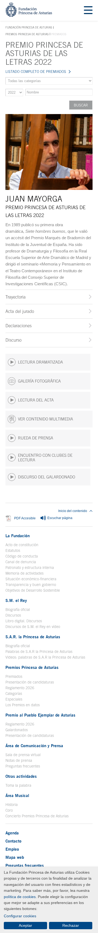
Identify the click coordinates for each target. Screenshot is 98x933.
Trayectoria (15, 296)
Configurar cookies (20, 916)
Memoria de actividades (24, 573)
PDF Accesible (25, 518)
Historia (11, 804)
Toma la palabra (18, 785)
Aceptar (25, 925)
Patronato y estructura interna (29, 567)
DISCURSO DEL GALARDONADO (46, 477)
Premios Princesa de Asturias (27, 34)
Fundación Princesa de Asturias (28, 28)
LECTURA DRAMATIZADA (40, 362)
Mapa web (14, 857)
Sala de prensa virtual (23, 755)
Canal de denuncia (20, 562)
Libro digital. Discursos (23, 621)
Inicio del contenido (72, 511)
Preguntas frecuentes (22, 766)
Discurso (13, 340)
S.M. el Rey (16, 600)
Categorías (13, 693)
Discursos (13, 615)
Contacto (13, 840)
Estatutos (12, 550)
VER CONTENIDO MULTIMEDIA (45, 419)
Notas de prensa (18, 760)
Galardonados (16, 730)
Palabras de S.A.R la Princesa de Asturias (38, 651)
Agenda (12, 832)
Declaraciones (18, 325)
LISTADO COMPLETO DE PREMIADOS (35, 71)
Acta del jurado (19, 311)
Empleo (12, 849)
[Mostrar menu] (88, 10)
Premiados (13, 676)
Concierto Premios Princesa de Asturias (37, 816)
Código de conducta (21, 556)
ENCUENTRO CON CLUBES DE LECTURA (45, 457)
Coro (9, 810)
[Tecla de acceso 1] (28, 15)
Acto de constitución (21, 545)
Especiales (13, 699)
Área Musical (17, 795)
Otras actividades (21, 776)
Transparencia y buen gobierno (30, 584)
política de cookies (20, 897)
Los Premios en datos (22, 705)
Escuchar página (59, 518)
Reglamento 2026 (19, 688)
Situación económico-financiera (30, 579)
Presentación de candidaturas (29, 682)
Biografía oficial (17, 609)
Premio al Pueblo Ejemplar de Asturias (40, 714)
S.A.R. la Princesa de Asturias (32, 636)
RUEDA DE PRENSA (35, 438)
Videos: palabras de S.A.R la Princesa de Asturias (45, 657)
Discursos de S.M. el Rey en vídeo (32, 626)
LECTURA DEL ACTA (36, 400)
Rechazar (70, 925)
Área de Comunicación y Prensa (34, 745)
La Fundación (17, 535)
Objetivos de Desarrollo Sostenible (32, 590)
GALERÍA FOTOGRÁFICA (39, 381)
